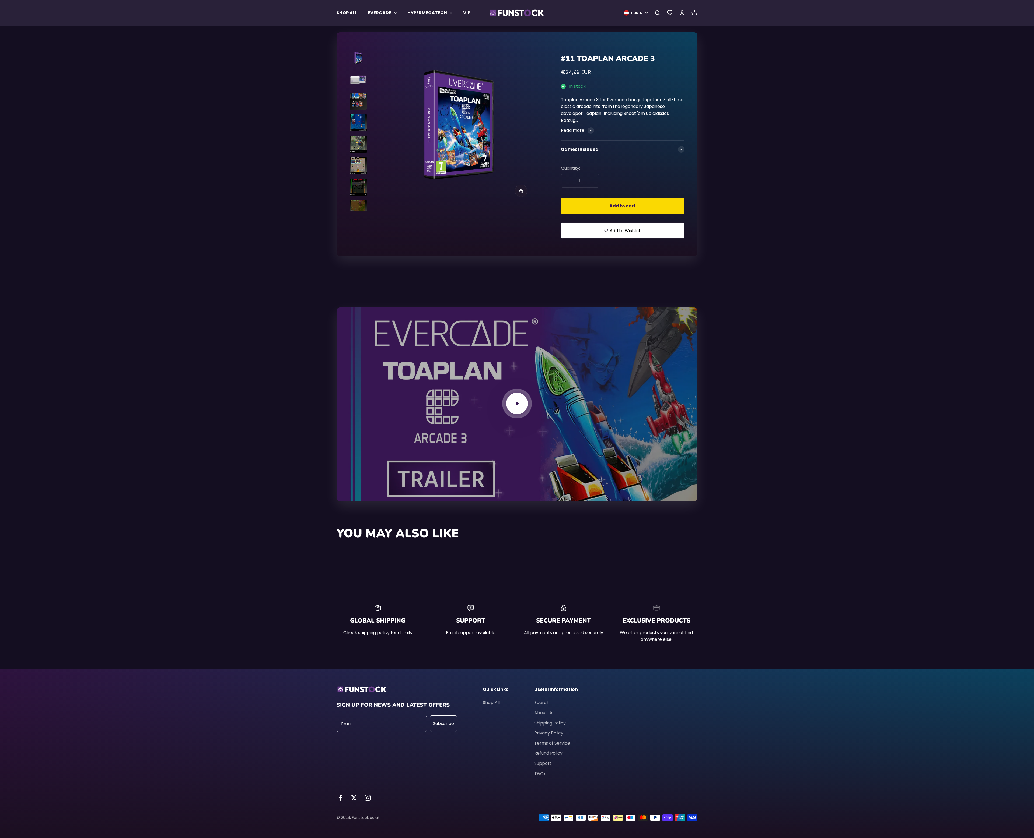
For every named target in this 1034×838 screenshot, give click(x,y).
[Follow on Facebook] (340, 797)
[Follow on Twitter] (354, 797)
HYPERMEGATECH (427, 13)
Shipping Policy (550, 723)
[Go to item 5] (358, 145)
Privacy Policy (548, 733)
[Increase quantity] (591, 180)
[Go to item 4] (358, 123)
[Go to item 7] (358, 188)
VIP (466, 13)
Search (541, 702)
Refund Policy (548, 753)
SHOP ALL (347, 13)
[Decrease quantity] (569, 180)
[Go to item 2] (358, 80)
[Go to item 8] (358, 209)
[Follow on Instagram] (367, 797)
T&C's (540, 773)
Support (542, 763)
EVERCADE (379, 13)
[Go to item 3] (358, 102)
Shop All (491, 702)
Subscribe (443, 723)
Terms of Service (552, 743)
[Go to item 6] (358, 166)
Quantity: (570, 168)
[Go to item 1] (358, 58)
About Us (543, 713)
